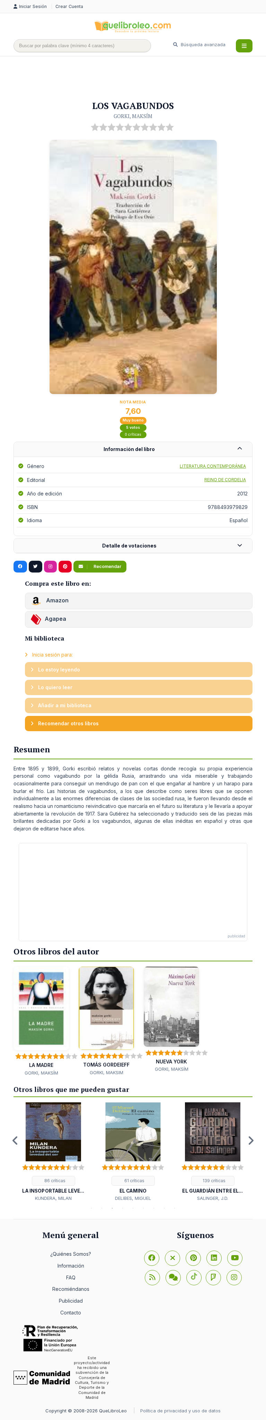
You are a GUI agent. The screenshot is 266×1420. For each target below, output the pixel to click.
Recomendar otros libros (68, 723)
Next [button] (250, 1140)
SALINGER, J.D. (212, 1198)
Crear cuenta (69, 6)
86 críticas (54, 1180)
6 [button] (143, 1208)
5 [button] (133, 1208)
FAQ (71, 1277)
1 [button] (91, 1208)
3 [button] (112, 1208)
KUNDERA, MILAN (53, 1198)
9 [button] (174, 1208)
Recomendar (106, 566)
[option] (53, 1152)
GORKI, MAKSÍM (133, 115)
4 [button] (122, 1208)
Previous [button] (15, 1140)
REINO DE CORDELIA (225, 479)
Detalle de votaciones (129, 546)
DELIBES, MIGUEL (133, 1198)
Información (70, 1266)
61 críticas (133, 1180)
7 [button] (153, 1208)
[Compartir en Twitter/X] (35, 567)
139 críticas (213, 1180)
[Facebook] (151, 1258)
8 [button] (164, 1208)
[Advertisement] (140, 78)
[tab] (133, 449)
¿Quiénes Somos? (70, 1254)
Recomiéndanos (70, 1289)
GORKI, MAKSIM (106, 1072)
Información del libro (129, 449)
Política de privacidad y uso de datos (180, 1410)
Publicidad (71, 1301)
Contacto (70, 1312)
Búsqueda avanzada (202, 44)
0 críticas (133, 434)
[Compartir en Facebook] (20, 567)
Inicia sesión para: (52, 655)
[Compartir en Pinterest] (65, 567)
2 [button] (101, 1208)
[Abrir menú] (244, 45)
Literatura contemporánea (213, 466)
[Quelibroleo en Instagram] (50, 567)
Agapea (55, 618)
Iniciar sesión (33, 6)
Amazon (57, 600)
